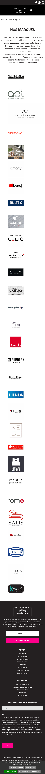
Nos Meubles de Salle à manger (22, 687)
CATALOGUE (22, 633)
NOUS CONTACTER (22, 640)
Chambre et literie (22, 690)
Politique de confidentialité (29, 771)
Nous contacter (22, 667)
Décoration (22, 693)
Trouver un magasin (23, 659)
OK (8, 745)
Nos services (22, 653)
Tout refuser (30, 767)
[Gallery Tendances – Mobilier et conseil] (20, 11)
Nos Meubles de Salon (22, 684)
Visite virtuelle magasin (22, 670)
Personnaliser (10, 771)
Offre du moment (22, 656)
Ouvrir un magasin (22, 673)
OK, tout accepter (16, 767)
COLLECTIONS (22, 695)
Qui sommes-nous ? (22, 662)
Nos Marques (22, 665)
